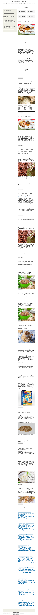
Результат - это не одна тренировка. (9, 14)
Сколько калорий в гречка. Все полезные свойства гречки (25, 262)
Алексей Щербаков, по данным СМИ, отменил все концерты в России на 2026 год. (26, 586)
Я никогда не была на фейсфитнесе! (24, 512)
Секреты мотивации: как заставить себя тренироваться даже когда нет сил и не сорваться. (26, 550)
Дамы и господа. (21, 511)
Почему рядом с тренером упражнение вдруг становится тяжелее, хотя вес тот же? (26, 532)
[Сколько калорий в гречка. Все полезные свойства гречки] (26, 282)
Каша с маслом (30, 11)
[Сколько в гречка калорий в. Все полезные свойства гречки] (26, 314)
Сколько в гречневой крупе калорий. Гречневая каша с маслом (26, 117)
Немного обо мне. (22, 599)
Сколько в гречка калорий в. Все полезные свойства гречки (26, 294)
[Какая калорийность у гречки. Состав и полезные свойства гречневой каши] (26, 477)
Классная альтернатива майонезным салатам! (27, 584)
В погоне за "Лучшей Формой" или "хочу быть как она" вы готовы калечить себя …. (26, 581)
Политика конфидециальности (16, 612)
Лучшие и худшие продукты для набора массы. (27, 572)
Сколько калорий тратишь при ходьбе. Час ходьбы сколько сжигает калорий (25, 367)
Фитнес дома (19, 4)
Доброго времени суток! (23, 546)
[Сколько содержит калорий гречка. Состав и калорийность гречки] (26, 236)
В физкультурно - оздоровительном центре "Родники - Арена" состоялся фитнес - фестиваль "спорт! (26, 570)
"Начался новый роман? (22, 518)
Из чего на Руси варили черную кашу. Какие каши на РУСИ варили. (26, 489)
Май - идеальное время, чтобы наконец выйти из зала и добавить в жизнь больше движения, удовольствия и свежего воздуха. (26, 544)
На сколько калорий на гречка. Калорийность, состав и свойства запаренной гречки (26, 327)
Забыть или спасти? (22, 579)
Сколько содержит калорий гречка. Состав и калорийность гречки (26, 220)
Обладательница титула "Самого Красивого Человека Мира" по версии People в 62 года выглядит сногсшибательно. (26, 526)
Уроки (14, 4)
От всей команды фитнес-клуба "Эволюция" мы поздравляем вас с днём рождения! (26, 548)
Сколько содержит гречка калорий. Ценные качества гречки (26, 411)
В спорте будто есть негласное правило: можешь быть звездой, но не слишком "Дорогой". (26, 601)
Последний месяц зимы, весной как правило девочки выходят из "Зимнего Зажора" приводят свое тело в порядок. (26, 606)
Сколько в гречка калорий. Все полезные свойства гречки (25, 82)
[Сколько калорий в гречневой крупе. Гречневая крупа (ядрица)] (26, 196)
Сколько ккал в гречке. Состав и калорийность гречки (25, 152)
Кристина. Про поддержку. (23, 578)
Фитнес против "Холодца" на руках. (25, 541)
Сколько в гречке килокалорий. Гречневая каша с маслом (25, 22)
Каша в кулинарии (22, 16)
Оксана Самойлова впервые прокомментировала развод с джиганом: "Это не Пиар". (26, 560)
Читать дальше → (20, 112)
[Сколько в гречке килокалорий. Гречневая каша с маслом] (26, 29)
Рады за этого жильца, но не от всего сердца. (26, 519)
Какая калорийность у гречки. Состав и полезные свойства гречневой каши (25, 448)
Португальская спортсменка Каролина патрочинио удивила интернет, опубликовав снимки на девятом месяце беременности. (25, 557)
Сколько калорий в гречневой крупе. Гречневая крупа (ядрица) (26, 194)
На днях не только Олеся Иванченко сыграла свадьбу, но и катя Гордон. (26, 514)
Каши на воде (31, 16)
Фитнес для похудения (19, 2)
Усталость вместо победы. (23, 551)
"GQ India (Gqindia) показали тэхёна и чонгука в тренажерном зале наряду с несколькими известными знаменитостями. (26, 603)
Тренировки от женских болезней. (24, 564)
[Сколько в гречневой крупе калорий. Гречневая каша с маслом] (26, 124)
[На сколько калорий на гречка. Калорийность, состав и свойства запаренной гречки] (26, 336)
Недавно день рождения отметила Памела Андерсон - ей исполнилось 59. (26, 524)
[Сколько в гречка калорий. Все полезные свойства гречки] (26, 104)
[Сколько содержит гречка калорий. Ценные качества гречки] (26, 428)
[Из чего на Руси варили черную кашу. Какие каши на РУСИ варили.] (26, 499)
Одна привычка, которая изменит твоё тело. (26, 536)
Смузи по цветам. (21, 515)
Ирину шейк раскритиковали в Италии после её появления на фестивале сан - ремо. (26, 588)
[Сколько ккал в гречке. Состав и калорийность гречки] (26, 169)
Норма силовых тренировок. (24, 566)
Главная (6, 4)
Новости (10, 4)
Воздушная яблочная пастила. (8, 29)
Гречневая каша (22, 11)
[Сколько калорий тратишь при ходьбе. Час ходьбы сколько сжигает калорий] (26, 398)
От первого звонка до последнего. (25, 528)
